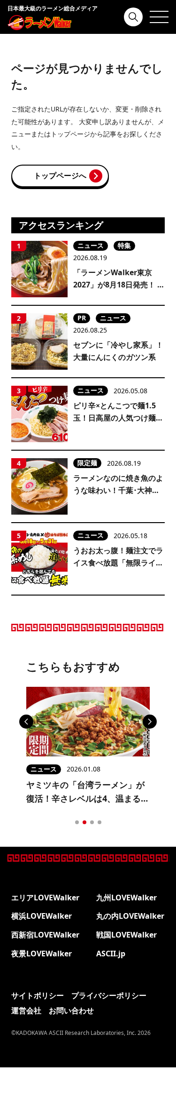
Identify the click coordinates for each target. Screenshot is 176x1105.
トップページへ (60, 175)
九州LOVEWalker (126, 897)
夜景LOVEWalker (41, 953)
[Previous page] (26, 722)
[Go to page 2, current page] (84, 822)
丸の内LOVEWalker (130, 916)
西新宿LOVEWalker (45, 935)
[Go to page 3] (92, 822)
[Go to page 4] (99, 822)
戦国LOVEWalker (126, 935)
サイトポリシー (37, 995)
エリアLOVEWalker (45, 897)
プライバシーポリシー (108, 995)
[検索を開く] (133, 17)
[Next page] (150, 722)
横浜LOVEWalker (41, 916)
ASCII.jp (110, 953)
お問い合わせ (71, 1010)
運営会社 (26, 1010)
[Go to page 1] (77, 822)
